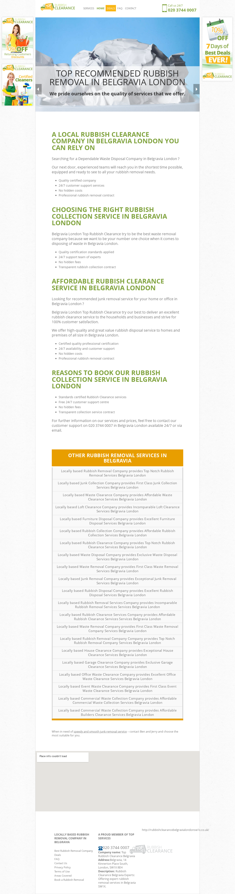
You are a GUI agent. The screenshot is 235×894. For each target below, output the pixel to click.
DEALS (111, 8)
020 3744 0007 (182, 10)
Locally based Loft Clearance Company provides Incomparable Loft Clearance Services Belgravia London (117, 509)
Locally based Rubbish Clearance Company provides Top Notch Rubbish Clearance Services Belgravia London (117, 545)
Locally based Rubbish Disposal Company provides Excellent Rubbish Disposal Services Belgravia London (117, 592)
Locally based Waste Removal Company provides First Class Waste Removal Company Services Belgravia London (117, 628)
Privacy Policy (62, 867)
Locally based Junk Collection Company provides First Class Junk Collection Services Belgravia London (117, 485)
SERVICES (88, 8)
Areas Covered (63, 875)
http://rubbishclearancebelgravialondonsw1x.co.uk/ (175, 830)
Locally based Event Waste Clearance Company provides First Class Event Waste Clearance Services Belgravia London (117, 688)
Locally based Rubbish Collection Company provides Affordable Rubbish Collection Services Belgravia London (117, 533)
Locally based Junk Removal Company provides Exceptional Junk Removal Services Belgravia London (117, 581)
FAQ (119, 8)
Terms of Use (62, 871)
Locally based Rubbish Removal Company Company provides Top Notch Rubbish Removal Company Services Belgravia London (117, 640)
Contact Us (60, 863)
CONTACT (130, 8)
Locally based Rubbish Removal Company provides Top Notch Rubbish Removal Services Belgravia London (117, 473)
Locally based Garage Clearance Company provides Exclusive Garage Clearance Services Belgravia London (117, 664)
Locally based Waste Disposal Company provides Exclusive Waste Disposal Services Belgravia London (117, 557)
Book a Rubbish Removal (69, 879)
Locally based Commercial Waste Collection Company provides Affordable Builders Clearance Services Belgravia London (117, 712)
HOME (100, 8)
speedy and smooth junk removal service (100, 731)
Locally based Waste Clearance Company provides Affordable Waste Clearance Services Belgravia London (117, 497)
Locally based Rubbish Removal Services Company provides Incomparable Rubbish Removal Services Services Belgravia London (117, 604)
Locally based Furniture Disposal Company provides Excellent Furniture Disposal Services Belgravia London (117, 521)
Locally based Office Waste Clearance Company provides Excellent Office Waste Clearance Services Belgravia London (117, 676)
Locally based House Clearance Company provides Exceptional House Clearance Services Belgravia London (117, 652)
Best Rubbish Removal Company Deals (73, 853)
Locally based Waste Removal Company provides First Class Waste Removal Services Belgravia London (117, 568)
